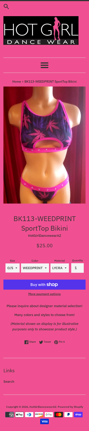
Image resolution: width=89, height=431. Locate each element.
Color (34, 260)
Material (59, 260)
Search (8, 381)
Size (12, 260)
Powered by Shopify (70, 406)
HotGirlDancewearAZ (42, 406)
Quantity (77, 260)
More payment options (44, 294)
